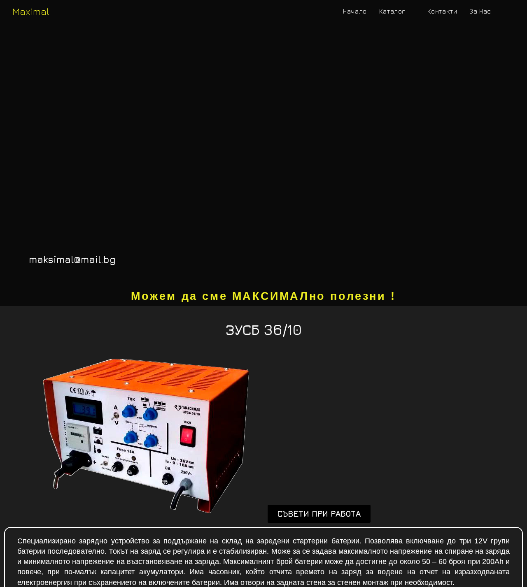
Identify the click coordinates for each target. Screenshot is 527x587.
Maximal (30, 11)
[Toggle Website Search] (506, 11)
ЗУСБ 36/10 (264, 329)
